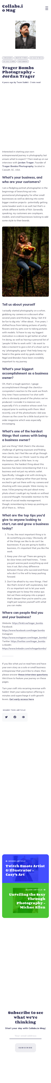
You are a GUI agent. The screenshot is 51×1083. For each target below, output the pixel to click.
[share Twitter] (6, 717)
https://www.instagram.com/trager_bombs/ (24, 637)
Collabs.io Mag (12, 8)
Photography (23, 61)
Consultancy (7, 58)
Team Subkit (23, 82)
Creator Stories (21, 58)
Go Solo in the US (36, 58)
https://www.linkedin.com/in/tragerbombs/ (24, 648)
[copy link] (23, 717)
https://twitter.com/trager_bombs (28, 641)
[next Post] (25, 868)
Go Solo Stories (9, 61)
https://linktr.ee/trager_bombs (27, 623)
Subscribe (25, 1048)
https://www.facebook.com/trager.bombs (23, 630)
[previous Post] (25, 900)
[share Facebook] (15, 717)
